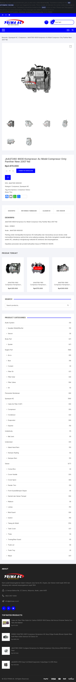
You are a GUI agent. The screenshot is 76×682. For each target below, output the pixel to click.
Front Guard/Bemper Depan (17, 491)
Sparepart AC (13, 37)
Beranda (4, 37)
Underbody (9, 431)
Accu (9, 355)
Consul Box (12, 469)
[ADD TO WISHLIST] (8, 177)
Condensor (11, 415)
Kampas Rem (12, 458)
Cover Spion (12, 480)
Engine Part (9, 350)
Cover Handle (12, 474)
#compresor (12, 190)
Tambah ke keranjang (25, 170)
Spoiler (10, 344)
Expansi (10, 426)
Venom (10, 333)
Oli (9, 388)
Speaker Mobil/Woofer (15, 328)
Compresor (22, 37)
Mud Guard (11, 512)
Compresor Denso (24, 190)
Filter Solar (11, 377)
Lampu (10, 507)
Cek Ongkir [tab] (60, 211)
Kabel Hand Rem (13, 447)
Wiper (10, 556)
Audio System (9, 323)
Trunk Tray (11, 550)
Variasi (7, 464)
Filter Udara (12, 382)
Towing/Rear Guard (14, 539)
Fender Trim (12, 485)
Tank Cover (12, 529)
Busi (9, 361)
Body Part (8, 339)
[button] (70, 46)
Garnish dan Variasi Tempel (17, 496)
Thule (10, 534)
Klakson (10, 501)
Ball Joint (11, 436)
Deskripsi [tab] (11, 211)
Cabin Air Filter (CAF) (15, 404)
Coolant (10, 366)
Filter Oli (10, 371)
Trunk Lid (11, 545)
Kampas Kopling (13, 453)
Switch (10, 518)
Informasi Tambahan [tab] (29, 211)
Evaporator (11, 420)
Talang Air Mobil (13, 523)
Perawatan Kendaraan (12, 393)
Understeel (8, 442)
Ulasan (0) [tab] (46, 211)
